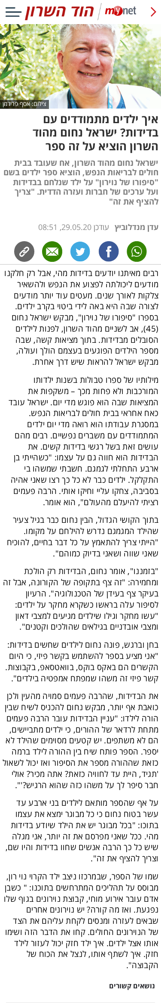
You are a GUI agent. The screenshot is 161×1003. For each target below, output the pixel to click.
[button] (80, 622)
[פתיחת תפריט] (13, 12)
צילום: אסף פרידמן (24, 104)
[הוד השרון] (80, 18)
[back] (153, 12)
